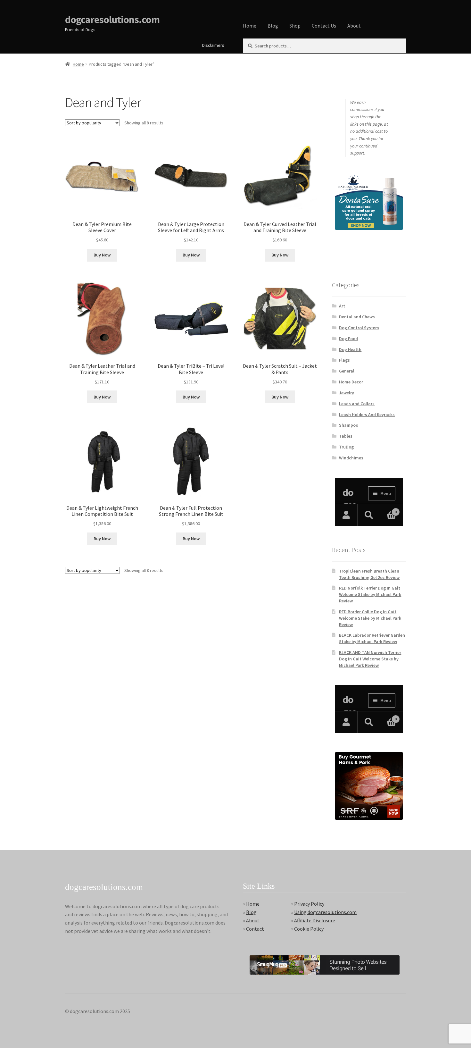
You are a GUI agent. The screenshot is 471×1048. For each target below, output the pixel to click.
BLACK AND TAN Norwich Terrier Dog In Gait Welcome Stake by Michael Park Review (370, 659)
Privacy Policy (309, 904)
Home (249, 25)
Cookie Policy (309, 929)
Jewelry (346, 393)
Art (342, 306)
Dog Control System (359, 328)
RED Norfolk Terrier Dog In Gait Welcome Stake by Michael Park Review (370, 594)
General (346, 371)
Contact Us (324, 25)
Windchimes (351, 458)
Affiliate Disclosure (314, 920)
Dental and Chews (357, 317)
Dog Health (350, 349)
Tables (345, 436)
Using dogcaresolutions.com (325, 912)
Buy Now (102, 255)
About (354, 25)
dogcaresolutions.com (112, 19)
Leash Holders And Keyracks (367, 414)
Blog (273, 25)
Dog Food (348, 338)
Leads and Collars (357, 404)
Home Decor (351, 382)
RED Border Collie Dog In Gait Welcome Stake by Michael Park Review (370, 618)
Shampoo (348, 425)
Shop (295, 25)
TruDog (346, 447)
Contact (255, 929)
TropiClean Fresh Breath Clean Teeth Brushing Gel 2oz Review (369, 574)
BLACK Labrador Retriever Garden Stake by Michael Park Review (372, 638)
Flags (344, 360)
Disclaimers (213, 45)
